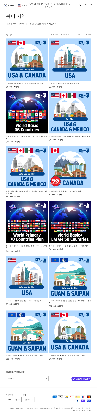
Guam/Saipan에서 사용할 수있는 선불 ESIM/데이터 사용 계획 (70, 302)
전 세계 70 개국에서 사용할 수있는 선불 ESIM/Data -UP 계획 (26, 247)
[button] (80, 5)
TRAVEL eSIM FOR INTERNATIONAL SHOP (27, 408)
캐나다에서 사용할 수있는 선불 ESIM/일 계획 (65, 191)
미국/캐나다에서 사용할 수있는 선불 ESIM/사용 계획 (24, 84)
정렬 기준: (54, 34)
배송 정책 (88, 408)
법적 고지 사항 (86, 410)
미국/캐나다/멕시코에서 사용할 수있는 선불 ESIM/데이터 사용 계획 (26, 192)
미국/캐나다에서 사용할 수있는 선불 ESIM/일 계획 (67, 356)
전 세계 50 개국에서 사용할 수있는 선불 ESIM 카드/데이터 (69, 246)
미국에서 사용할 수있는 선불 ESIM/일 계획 (64, 84)
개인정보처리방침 (67, 408)
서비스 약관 (79, 408)
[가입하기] (45, 378)
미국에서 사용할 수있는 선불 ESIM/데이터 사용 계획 (24, 301)
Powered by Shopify (46, 408)
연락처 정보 (76, 410)
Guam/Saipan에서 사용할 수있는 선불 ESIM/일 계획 (24, 356)
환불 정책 (57, 408)
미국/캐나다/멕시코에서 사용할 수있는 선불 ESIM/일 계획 (69, 136)
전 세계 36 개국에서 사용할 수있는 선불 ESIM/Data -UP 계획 (26, 137)
